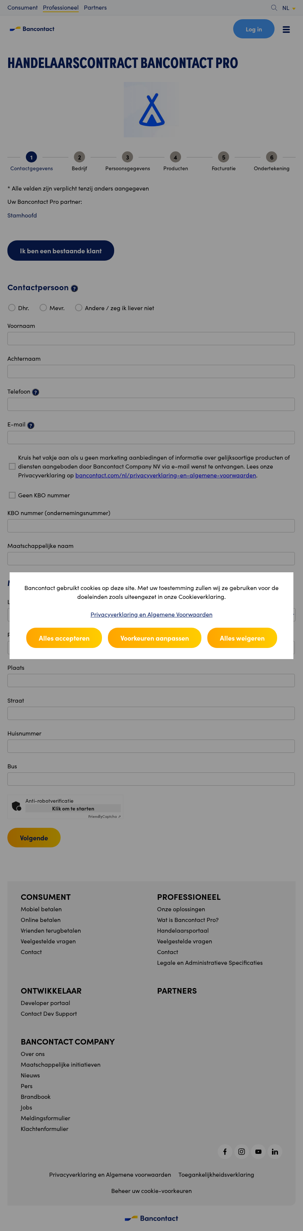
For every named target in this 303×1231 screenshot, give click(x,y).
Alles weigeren (242, 637)
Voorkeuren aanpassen (154, 637)
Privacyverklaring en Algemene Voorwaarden (151, 614)
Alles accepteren (64, 637)
